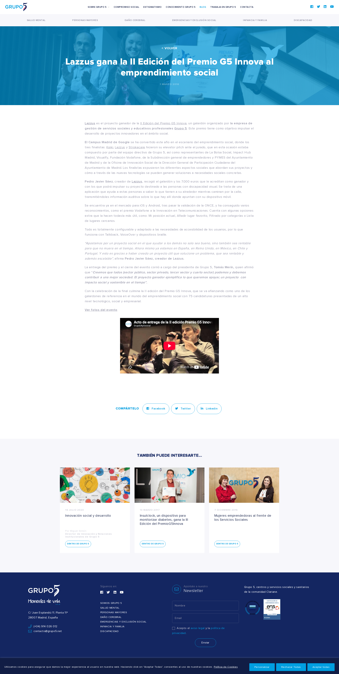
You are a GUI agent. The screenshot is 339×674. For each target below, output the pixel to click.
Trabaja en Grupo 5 (223, 7)
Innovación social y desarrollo (88, 515)
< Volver (169, 48)
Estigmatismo (152, 7)
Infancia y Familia (255, 20)
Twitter (185, 408)
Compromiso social (126, 7)
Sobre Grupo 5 (97, 7)
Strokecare (137, 147)
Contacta (246, 7)
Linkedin (211, 408)
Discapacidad (303, 20)
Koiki (109, 147)
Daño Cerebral (135, 20)
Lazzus (120, 147)
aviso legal (198, 628)
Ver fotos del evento (101, 310)
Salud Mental (36, 20)
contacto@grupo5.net (48, 631)
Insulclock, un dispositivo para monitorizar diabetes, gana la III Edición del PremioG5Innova (164, 520)
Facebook (158, 408)
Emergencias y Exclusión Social (194, 20)
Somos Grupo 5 (111, 603)
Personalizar (262, 667)
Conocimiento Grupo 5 (180, 7)
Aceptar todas (321, 667)
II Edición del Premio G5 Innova (163, 123)
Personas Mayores (85, 20)
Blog (203, 7)
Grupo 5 (180, 128)
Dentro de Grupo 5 (78, 544)
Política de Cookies (226, 667)
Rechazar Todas (291, 667)
